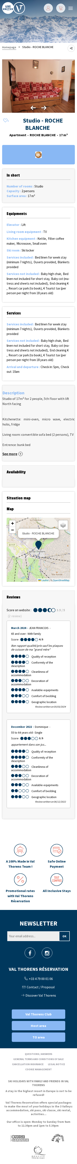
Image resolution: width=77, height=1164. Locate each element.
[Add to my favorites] (5, 121)
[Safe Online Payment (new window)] (57, 856)
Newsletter (38, 923)
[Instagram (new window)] (47, 954)
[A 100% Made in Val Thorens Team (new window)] (20, 856)
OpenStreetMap (61, 580)
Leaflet (45, 580)
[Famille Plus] (58, 1138)
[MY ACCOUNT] (48, 8)
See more (9, 454)
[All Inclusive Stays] (57, 888)
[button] (60, 8)
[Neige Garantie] (19, 1138)
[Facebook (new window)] (29, 954)
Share (71, 48)
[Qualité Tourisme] (38, 1152)
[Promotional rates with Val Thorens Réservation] (20, 888)
